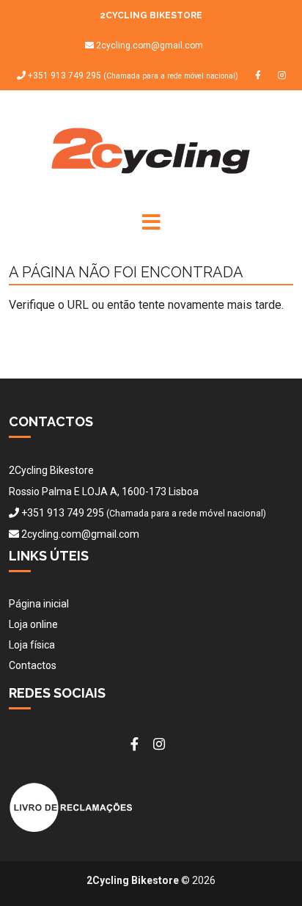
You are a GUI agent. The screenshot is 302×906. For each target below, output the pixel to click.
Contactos (32, 665)
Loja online (33, 624)
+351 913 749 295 (132, 76)
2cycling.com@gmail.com (149, 45)
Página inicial (39, 604)
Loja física (32, 645)
